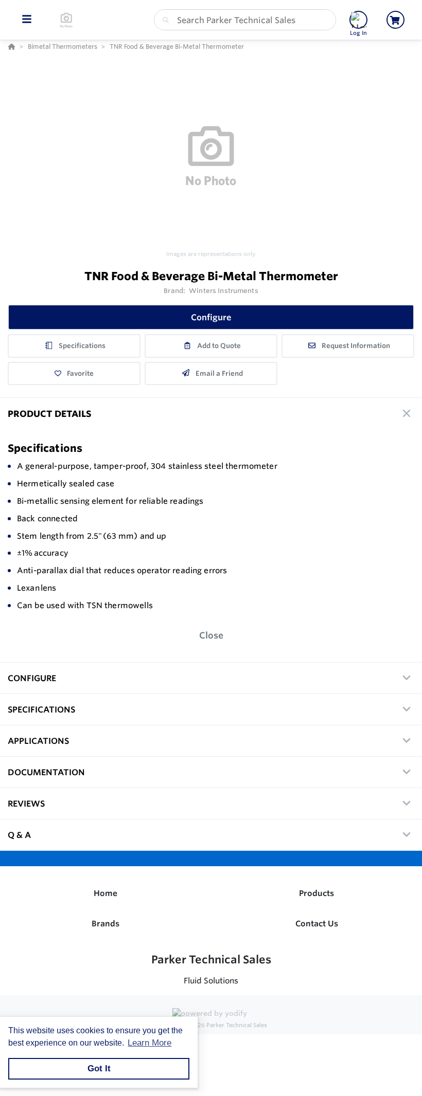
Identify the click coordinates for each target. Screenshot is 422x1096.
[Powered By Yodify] (211, 1014)
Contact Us (316, 923)
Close (211, 635)
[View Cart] (395, 20)
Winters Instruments (223, 290)
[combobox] (245, 20)
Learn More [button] (149, 1043)
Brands (105, 923)
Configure (211, 317)
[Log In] (358, 20)
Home (105, 893)
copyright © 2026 (211, 1025)
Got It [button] (99, 1068)
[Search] (163, 20)
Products (316, 893)
